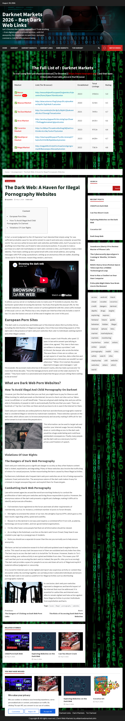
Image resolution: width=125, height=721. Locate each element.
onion (106, 342)
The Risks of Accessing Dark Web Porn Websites (66, 613)
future (104, 320)
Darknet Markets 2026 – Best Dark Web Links (22, 19)
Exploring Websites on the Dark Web (44, 641)
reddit (108, 351)
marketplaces (106, 333)
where (105, 365)
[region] (32, 703)
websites (76, 606)
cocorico (113, 301)
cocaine (103, 301)
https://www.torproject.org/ (83, 73)
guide (112, 320)
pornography (66, 606)
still (105, 360)
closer (94, 301)
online (93, 347)
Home (4, 48)
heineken (95, 324)
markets (94, 338)
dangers (103, 306)
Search (93, 181)
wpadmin (10, 199)
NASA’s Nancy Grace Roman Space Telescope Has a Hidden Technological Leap (105, 268)
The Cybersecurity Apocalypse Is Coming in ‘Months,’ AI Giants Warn (104, 257)
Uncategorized (10, 181)
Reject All (32, 711)
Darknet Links (46, 48)
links (112, 329)
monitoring (106, 338)
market (94, 333)
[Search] (99, 48)
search (102, 356)
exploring (95, 315)
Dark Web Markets (65, 718)
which (113, 365)
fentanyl (94, 320)
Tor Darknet (77, 48)
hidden (105, 324)
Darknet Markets (29, 48)
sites (111, 356)
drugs (103, 310)
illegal (58, 606)
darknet (113, 306)
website (114, 360)
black (112, 297)
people (103, 347)
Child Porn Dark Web (17, 641)
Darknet (14, 48)
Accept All (48, 711)
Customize (16, 711)
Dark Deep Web (96, 236)
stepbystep (96, 360)
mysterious (96, 342)
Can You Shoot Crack (70, 641)
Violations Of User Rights (20, 227)
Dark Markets (62, 48)
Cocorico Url (95, 229)
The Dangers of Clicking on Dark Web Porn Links (23, 613)
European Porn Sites (18, 216)
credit (93, 306)
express (106, 315)
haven (52, 606)
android (103, 297)
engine (111, 310)
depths (94, 310)
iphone (104, 329)
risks (116, 351)
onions (115, 342)
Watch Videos (115, 48)
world (93, 369)
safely (93, 356)
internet (94, 329)
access (94, 297)
